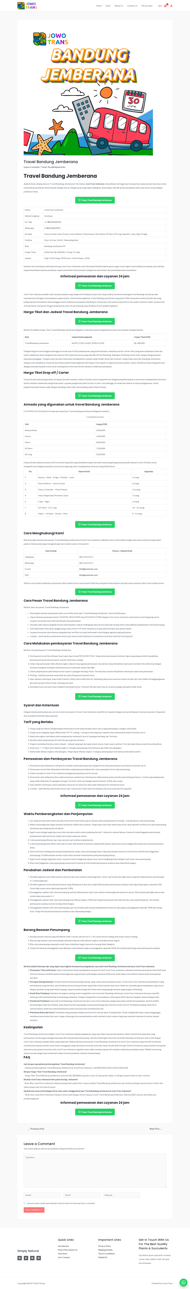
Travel (44, 167)
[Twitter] (26, 1258)
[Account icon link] (171, 6)
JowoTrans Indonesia (94, 184)
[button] (183, 1282)
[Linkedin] (38, 1258)
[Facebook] (32, 1258)
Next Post (156, 1129)
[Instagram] (19, 1258)
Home (98, 5)
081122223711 (54, 222)
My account (146, 5)
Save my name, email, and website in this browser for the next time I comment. (61, 1203)
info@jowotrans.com (88, 569)
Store (108, 5)
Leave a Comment (31, 167)
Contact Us (132, 5)
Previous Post (36, 1129)
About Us (119, 5)
